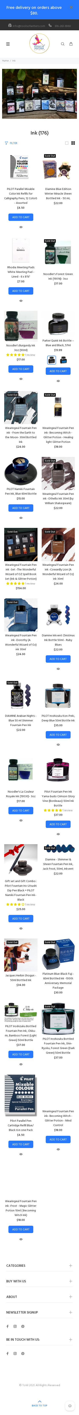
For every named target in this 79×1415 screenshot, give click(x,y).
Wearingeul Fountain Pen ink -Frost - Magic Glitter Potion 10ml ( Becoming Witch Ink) (21, 1208)
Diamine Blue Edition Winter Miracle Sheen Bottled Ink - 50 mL (58, 194)
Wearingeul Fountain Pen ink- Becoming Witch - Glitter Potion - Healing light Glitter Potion (58, 435)
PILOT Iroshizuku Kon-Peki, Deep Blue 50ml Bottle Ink (58, 718)
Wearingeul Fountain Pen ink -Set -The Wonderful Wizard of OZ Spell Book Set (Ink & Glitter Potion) (21, 572)
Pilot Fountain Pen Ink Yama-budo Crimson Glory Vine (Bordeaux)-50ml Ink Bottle (58, 798)
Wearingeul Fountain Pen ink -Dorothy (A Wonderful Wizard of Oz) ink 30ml (21, 642)
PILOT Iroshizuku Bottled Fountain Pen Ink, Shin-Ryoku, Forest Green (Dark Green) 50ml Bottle (58, 1046)
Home (5, 61)
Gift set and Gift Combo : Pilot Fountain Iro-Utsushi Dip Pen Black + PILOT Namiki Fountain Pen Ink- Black (21, 890)
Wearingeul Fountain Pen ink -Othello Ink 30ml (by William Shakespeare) (58, 499)
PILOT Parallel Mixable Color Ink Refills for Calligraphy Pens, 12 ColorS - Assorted (20, 196)
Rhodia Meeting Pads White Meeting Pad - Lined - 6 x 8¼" (20, 272)
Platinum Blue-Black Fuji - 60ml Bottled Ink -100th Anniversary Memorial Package (58, 981)
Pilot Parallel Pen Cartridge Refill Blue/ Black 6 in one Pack (21, 1126)
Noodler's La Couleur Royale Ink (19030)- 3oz (21, 794)
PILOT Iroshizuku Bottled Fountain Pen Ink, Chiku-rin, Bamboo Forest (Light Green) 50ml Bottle (21, 1033)
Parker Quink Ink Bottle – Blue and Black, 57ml (58, 343)
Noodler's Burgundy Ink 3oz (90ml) (20, 348)
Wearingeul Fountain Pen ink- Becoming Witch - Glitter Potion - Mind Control (58, 1118)
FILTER (13, 143)
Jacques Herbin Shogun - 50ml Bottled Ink (20, 978)
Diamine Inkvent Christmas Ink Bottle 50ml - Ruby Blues (58, 640)
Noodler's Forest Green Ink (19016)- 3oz (58, 276)
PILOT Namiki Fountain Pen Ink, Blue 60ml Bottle (21, 491)
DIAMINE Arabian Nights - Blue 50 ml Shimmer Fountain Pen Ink (20, 721)
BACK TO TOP (39, 1406)
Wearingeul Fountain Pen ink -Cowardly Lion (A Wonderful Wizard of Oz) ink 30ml (58, 572)
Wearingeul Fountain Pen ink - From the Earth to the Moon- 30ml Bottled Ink (21, 435)
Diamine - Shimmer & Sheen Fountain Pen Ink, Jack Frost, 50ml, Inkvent (58, 864)
